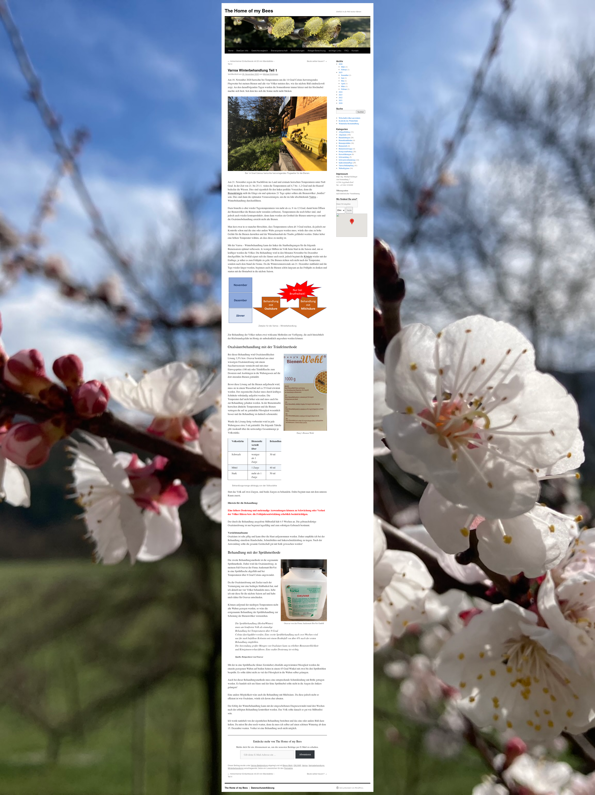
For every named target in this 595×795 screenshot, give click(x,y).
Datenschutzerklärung (262, 787)
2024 (340, 92)
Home (230, 50)
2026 (340, 64)
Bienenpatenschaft (279, 50)
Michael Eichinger (270, 74)
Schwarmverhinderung (347, 160)
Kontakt (355, 50)
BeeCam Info (242, 50)
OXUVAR (297, 765)
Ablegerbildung (344, 132)
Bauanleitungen (297, 50)
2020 (340, 103)
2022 (340, 97)
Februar (344, 69)
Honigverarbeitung (346, 151)
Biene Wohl (288, 765)
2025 (340, 72)
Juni (342, 78)
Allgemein (342, 134)
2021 (340, 100)
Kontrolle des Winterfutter (348, 120)
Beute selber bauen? (317, 61)
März (343, 66)
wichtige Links (335, 50)
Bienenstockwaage (345, 148)
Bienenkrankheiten (345, 140)
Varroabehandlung (316, 765)
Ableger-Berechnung (317, 50)
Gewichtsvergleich (259, 50)
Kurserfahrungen (345, 154)
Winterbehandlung (235, 768)
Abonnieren (305, 754)
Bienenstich (343, 146)
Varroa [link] (312, 196)
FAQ (346, 50)
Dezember (344, 75)
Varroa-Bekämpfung (259, 765)
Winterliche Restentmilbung (349, 123)
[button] (352, 221)
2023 (340, 94)
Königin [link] (308, 256)
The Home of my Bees (249, 10)
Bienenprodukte (344, 143)
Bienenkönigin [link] (235, 193)
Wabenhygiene (344, 168)
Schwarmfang (344, 157)
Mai (342, 80)
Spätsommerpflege (345, 162)
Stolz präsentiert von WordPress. (351, 787)
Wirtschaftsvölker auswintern (349, 118)
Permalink (288, 768)
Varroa (305, 765)
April (343, 83)
